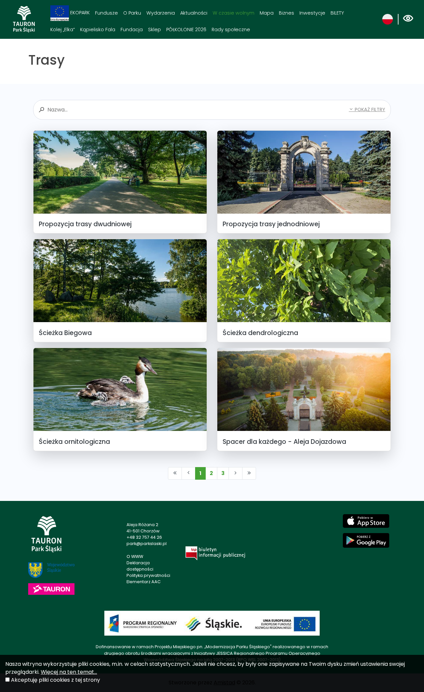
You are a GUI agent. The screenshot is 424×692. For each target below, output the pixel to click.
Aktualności (193, 13)
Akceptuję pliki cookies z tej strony (55, 680)
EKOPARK (79, 12)
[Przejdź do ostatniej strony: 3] (249, 473)
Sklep (154, 29)
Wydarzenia (160, 13)
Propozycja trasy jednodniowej (271, 224)
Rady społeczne (231, 29)
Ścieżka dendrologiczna (260, 332)
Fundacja (132, 29)
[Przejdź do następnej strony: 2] (235, 473)
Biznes (286, 13)
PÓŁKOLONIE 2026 (186, 29)
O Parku (132, 13)
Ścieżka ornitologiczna (74, 441)
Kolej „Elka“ (62, 29)
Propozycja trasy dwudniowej (85, 224)
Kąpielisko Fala (97, 29)
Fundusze (106, 13)
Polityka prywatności (148, 575)
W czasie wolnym (233, 13)
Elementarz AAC (144, 582)
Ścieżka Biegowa (65, 332)
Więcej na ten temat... (69, 672)
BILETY (337, 13)
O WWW (135, 556)
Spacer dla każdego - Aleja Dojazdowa (284, 441)
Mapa (267, 13)
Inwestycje (312, 13)
